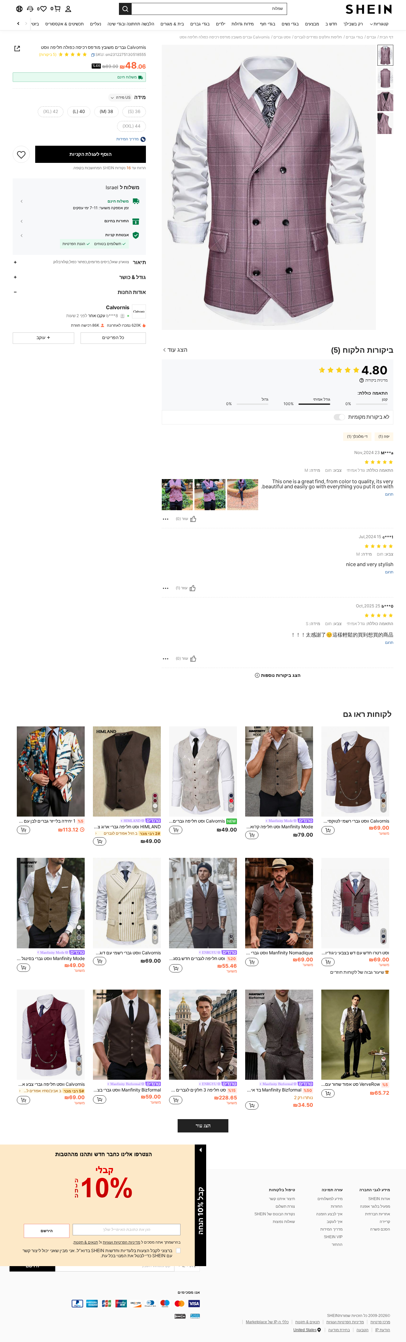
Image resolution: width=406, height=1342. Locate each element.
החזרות (337, 1206)
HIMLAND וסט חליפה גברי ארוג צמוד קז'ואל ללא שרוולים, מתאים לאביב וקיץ (127, 826)
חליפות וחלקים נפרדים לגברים (318, 37)
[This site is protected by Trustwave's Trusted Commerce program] (195, 1316)
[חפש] (125, 9)
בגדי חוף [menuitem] (267, 24)
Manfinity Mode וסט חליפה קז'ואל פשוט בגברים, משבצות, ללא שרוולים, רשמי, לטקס (279, 826)
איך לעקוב (335, 1221)
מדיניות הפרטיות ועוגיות (345, 1322)
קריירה (385, 1221)
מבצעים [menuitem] (312, 24)
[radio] (134, 112)
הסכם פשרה (380, 1229)
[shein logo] (369, 9)
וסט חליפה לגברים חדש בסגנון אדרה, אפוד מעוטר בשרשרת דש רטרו (202, 958)
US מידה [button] (123, 98)
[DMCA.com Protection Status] (180, 1316)
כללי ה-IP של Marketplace (267, 1322)
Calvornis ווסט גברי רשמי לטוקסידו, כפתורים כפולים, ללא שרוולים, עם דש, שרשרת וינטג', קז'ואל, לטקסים (355, 821)
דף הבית (386, 37)
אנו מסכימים (189, 1293)
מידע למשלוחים (330, 1199)
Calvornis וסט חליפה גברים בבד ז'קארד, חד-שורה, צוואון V (202, 821)
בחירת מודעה (339, 1330)
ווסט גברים (282, 37)
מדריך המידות (331, 1229)
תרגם (389, 494)
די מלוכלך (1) (357, 436)
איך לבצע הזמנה (329, 1214)
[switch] (339, 417)
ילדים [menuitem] (220, 24)
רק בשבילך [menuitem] (353, 24)
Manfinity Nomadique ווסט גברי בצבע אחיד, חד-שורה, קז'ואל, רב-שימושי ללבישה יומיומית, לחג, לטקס (279, 952)
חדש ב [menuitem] (331, 24)
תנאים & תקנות (307, 1322)
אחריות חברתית (377, 1214)
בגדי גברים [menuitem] (200, 24)
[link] (55, 8)
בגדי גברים (354, 37)
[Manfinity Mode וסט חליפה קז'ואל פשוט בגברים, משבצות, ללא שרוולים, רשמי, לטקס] (279, 771)
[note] (358, 972)
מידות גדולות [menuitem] (243, 24)
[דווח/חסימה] (165, 519)
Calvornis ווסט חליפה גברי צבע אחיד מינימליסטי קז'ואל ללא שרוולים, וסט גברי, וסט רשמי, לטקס (51, 1084)
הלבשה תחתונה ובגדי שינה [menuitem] (131, 24)
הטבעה (363, 1330)
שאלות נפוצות (284, 1221)
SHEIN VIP (333, 1237)
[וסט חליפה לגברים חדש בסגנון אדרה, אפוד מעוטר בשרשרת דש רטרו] (203, 903)
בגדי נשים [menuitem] (290, 24)
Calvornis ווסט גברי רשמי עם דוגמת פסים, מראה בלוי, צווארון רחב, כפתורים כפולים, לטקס (127, 952)
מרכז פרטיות (380, 1322)
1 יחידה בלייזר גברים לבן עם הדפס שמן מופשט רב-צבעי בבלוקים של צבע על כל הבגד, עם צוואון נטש (50, 821)
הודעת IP (382, 1330)
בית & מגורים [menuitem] (172, 24)
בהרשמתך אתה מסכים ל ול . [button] (126, 1242)
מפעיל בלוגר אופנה (375, 1206)
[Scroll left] (26, 24)
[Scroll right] (18, 24)
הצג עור (203, 1125)
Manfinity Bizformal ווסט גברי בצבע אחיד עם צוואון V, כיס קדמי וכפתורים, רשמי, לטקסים (127, 1089)
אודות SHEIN (379, 1199)
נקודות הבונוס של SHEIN (274, 1214)
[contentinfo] (105, 1303)
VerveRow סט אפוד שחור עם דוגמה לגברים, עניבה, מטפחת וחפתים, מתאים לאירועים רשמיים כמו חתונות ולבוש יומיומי (354, 1084)
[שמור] (21, 154)
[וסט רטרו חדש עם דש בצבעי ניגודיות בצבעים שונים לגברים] (355, 903)
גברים (371, 37)
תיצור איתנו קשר (282, 1199)
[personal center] (68, 9)
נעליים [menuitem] (95, 24)
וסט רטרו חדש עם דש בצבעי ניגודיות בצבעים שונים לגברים (355, 952)
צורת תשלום (285, 1206)
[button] (30, 9)
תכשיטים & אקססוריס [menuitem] (64, 24)
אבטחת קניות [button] (117, 235)
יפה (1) (384, 436)
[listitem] (355, 787)
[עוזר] (193, 519)
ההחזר (337, 1244)
